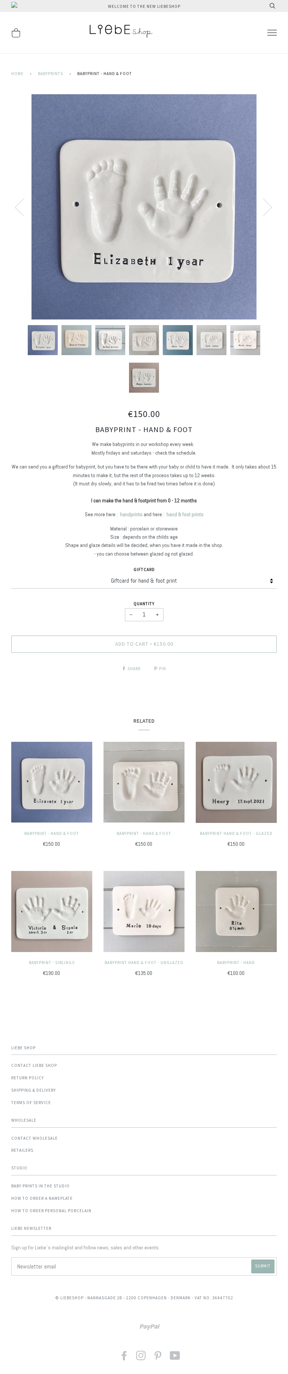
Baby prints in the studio (40, 1186)
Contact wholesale (34, 1138)
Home (17, 73)
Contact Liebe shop (34, 1065)
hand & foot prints (185, 514)
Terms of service (31, 1102)
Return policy (27, 1077)
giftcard (144, 569)
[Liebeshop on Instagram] (141, 1358)
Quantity (144, 603)
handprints (131, 514)
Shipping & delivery (33, 1090)
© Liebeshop (69, 1297)
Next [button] (263, 206)
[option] (144, 206)
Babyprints (50, 73)
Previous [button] (24, 206)
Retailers (22, 1150)
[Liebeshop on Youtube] (175, 1358)
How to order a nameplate (42, 1198)
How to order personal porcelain (51, 1210)
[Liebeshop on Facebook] (124, 1358)
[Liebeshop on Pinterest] (158, 1358)
